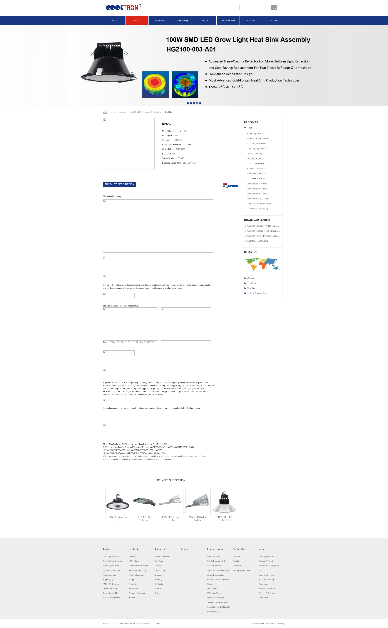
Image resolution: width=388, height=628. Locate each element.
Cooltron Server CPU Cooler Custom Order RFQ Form (263, 236)
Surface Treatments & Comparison (215, 575)
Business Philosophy (266, 561)
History (261, 570)
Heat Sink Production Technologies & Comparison (217, 566)
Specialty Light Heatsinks (258, 148)
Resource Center (228, 21)
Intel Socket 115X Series (258, 199)
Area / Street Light (255, 153)
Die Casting (159, 584)
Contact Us (250, 21)
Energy (131, 579)
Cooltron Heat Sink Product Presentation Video (263, 226)
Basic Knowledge (213, 557)
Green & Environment (267, 575)
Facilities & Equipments (267, 593)
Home (114, 21)
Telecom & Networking (257, 209)
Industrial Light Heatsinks (258, 138)
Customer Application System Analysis (217, 602)
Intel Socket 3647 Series (257, 189)
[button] (188, 103)
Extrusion (158, 575)
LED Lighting (134, 561)
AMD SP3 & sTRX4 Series (259, 204)
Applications (159, 21)
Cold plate (158, 566)
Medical (132, 598)
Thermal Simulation (162, 557)
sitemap (157, 624)
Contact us (251, 278)
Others (157, 593)
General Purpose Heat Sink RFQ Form (219, 607)
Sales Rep (251, 283)
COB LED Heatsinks (256, 168)
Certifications (264, 598)
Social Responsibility (266, 579)
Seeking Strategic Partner (258, 293)
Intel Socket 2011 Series (257, 194)
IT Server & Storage (136, 575)
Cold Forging (160, 570)
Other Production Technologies (218, 570)
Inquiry (205, 21)
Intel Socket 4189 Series (257, 184)
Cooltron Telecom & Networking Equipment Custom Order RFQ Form (263, 231)
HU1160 (168, 112)
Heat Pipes (159, 561)
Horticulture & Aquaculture (139, 566)
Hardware (158, 589)
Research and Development (269, 566)
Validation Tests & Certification (218, 579)
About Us (273, 21)
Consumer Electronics (137, 593)
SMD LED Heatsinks (256, 163)
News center (263, 584)
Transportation (134, 589)
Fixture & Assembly (152, 112)
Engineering (182, 21)
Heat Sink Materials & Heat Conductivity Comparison (217, 561)
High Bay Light (254, 158)
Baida (274, 624)
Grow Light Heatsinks (256, 133)
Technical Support (213, 611)
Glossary (210, 584)
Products (137, 21)
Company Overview (266, 557)
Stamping (158, 579)
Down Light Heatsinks (257, 143)
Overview (132, 557)
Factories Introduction (267, 589)
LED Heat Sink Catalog (257, 241)
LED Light (135, 112)
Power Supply (134, 584)
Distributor (252, 288)
